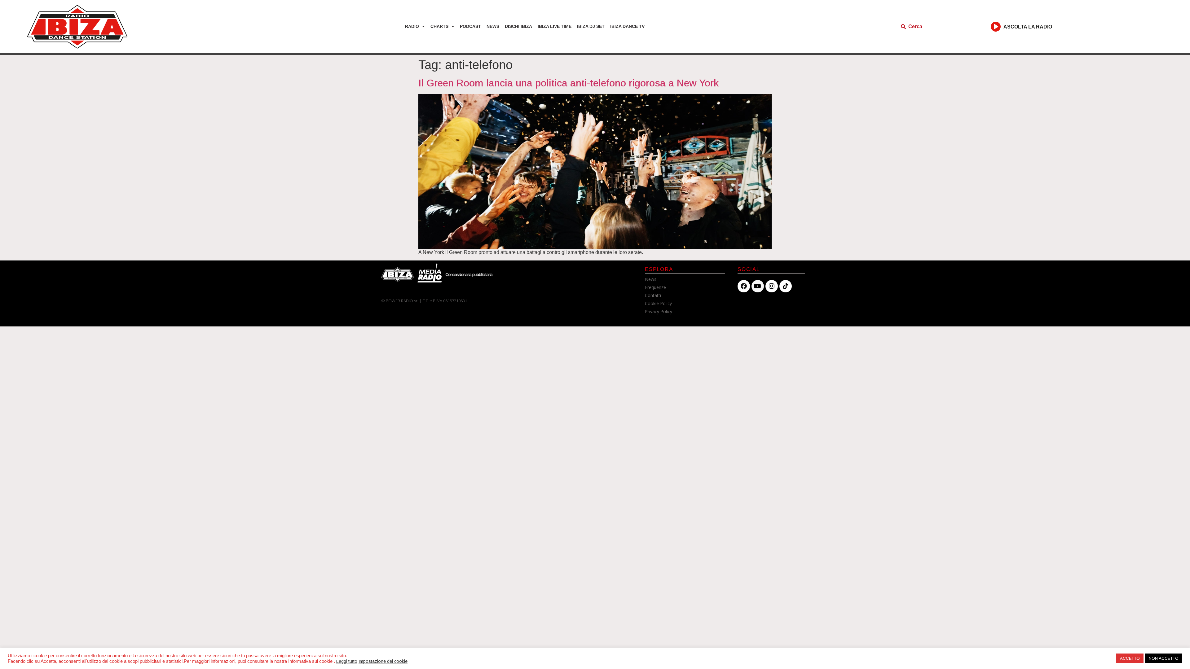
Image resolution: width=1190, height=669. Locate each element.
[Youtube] (757, 286)
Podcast (470, 26)
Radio (412, 26)
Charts (439, 26)
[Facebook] (744, 286)
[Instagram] (771, 286)
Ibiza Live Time (554, 26)
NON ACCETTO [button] (1164, 658)
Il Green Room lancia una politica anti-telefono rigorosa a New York (568, 83)
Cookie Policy (658, 303)
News (493, 26)
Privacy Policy (658, 311)
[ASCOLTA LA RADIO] (996, 26)
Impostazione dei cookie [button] (383, 661)
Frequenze (655, 287)
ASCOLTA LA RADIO (1027, 26)
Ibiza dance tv (627, 26)
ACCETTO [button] (1130, 658)
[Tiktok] (785, 286)
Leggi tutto (346, 661)
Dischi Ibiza (518, 26)
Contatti (653, 295)
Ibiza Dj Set (591, 26)
